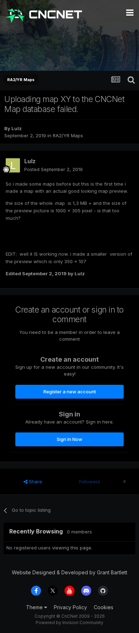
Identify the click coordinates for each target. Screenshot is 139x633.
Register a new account (69, 391)
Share (34, 481)
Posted (53, 169)
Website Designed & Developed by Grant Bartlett (69, 572)
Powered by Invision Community (69, 622)
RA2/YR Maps (68, 135)
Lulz (16, 128)
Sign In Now (69, 439)
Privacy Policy (70, 607)
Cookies (103, 607)
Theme (35, 607)
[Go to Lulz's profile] (13, 165)
